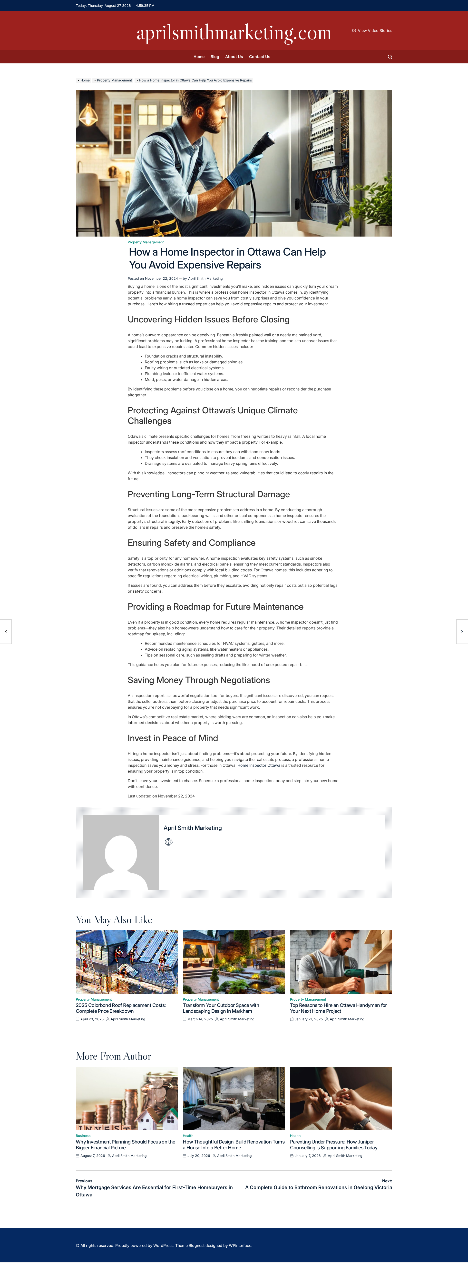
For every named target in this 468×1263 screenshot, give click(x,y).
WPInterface (240, 1245)
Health (188, 1136)
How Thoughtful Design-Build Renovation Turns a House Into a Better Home (233, 1145)
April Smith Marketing (205, 278)
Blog (215, 56)
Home (199, 56)
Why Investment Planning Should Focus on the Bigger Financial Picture (125, 1145)
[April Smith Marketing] (121, 852)
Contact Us (259, 56)
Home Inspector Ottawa (258, 765)
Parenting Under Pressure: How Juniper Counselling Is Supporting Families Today (333, 1145)
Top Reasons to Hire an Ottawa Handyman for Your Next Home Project (338, 1008)
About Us (234, 56)
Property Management (146, 242)
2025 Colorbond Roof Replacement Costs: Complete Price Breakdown (121, 1008)
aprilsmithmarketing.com (234, 32)
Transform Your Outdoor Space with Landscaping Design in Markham (221, 1008)
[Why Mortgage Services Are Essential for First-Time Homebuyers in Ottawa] (6, 631)
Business (83, 1136)
